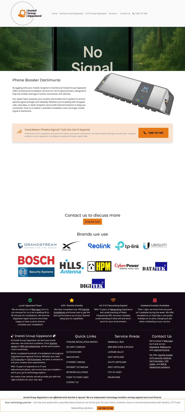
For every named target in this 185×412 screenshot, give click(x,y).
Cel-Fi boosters (34, 359)
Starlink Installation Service (82, 342)
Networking (115, 309)
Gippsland (154, 347)
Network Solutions (77, 372)
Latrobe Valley (116, 352)
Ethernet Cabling (75, 362)
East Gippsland (116, 357)
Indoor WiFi (72, 357)
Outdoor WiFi (73, 352)
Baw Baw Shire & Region (120, 347)
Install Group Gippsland (33, 336)
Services (113, 13)
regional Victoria (161, 350)
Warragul (36, 309)
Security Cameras (75, 347)
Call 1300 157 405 (105, 408)
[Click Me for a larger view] (134, 96)
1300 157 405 (141, 13)
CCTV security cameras (160, 358)
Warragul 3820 (116, 342)
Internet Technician (77, 367)
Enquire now (92, 221)
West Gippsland (116, 367)
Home (55, 13)
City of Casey (115, 372)
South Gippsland (117, 362)
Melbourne (114, 377)
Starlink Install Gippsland (71, 13)
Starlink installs (165, 355)
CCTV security (17, 359)
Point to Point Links (77, 377)
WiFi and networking (30, 346)
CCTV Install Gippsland (96, 13)
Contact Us (125, 13)
